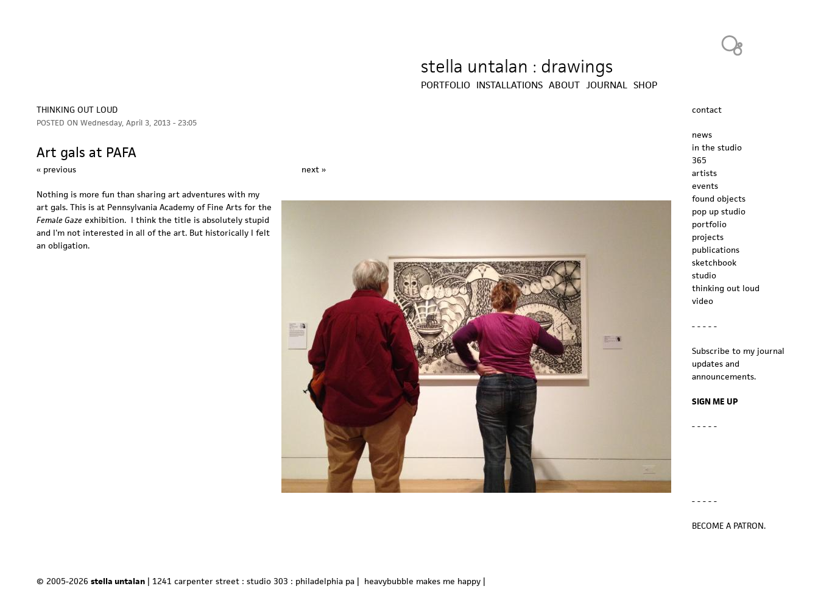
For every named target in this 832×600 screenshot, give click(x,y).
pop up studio (719, 211)
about (564, 85)
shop (645, 85)
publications (715, 249)
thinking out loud (77, 109)
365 (699, 160)
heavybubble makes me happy (422, 581)
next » (313, 169)
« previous (56, 169)
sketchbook (714, 262)
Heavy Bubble (732, 45)
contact (707, 109)
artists (704, 173)
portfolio (709, 224)
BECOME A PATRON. (729, 525)
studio (704, 275)
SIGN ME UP (715, 401)
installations (509, 85)
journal (606, 85)
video (702, 300)
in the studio (717, 147)
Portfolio (445, 85)
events (705, 185)
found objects (719, 198)
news (702, 134)
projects (708, 236)
